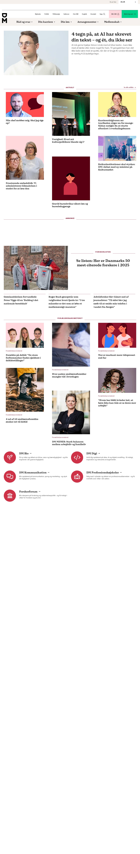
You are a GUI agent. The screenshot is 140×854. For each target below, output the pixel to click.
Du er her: (113, 2)
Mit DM (114, 14)
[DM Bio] (10, 457)
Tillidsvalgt (56, 14)
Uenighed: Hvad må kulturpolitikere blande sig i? (68, 140)
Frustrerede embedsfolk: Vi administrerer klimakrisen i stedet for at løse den (21, 186)
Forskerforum (28, 491)
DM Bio (24, 453)
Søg (101, 14)
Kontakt (93, 14)
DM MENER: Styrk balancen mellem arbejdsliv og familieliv (69, 443)
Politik (46, 14)
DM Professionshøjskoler (102, 472)
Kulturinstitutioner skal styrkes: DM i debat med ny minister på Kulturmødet (116, 167)
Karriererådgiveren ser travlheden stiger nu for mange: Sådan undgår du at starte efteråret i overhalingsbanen (115, 124)
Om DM (75, 14)
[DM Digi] (77, 457)
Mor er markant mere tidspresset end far (116, 356)
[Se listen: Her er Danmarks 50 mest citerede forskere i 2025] (36, 268)
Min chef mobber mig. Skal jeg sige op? (25, 121)
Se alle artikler (129, 87)
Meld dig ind (128, 14)
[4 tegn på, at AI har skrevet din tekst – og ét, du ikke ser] (36, 53)
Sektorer (66, 14)
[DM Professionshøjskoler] (77, 477)
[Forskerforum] (10, 496)
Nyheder (38, 14)
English (84, 14)
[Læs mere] (25, 104)
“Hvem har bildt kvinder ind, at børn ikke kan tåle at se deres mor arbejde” (117, 403)
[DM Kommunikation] (10, 477)
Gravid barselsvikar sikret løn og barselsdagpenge (70, 205)
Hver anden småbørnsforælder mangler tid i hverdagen (69, 375)
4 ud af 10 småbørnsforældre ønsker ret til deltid (22, 420)
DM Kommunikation (33, 472)
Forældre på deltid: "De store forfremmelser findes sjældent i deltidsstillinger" (23, 358)
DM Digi (91, 453)
